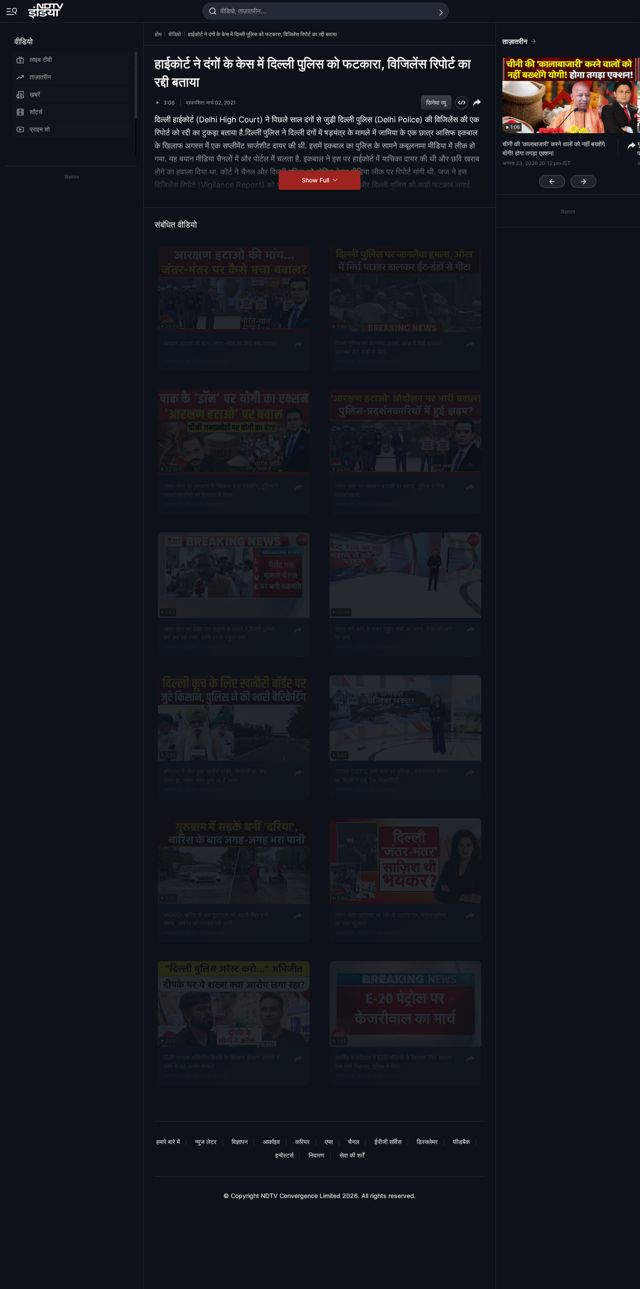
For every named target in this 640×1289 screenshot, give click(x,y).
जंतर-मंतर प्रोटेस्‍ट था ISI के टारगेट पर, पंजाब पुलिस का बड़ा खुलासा (390, 918)
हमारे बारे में (168, 1141)
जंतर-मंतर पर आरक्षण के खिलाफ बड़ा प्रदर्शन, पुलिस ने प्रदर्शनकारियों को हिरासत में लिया (221, 490)
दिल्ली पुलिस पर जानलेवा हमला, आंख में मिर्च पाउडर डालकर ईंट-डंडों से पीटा (388, 347)
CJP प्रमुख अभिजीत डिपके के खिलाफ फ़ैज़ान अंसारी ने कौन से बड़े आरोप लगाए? (222, 1061)
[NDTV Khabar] (46, 9)
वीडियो (23, 41)
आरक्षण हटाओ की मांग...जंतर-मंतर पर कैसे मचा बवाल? (220, 342)
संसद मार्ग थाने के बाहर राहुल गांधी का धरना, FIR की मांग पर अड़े (393, 632)
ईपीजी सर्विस (387, 1141)
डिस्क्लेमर (427, 1141)
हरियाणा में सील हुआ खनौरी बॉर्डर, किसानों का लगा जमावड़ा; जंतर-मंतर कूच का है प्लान (215, 775)
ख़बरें (35, 94)
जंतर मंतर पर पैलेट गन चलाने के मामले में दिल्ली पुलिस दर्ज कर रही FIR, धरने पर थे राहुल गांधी (219, 632)
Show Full (316, 180)
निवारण (316, 1155)
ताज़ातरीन (40, 77)
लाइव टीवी (41, 59)
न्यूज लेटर (205, 1141)
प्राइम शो (40, 129)
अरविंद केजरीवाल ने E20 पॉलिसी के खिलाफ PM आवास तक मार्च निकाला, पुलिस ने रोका (393, 1061)
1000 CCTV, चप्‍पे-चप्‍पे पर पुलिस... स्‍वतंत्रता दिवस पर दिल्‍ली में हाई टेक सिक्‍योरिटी (391, 775)
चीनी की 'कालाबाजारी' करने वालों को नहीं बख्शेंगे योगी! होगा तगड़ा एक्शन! (553, 148)
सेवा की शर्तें (352, 1155)
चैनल (353, 1141)
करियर (302, 1141)
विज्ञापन (240, 1141)
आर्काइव (271, 1141)
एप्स (329, 1141)
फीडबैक (461, 1141)
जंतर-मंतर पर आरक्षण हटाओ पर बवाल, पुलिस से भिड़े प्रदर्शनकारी (390, 490)
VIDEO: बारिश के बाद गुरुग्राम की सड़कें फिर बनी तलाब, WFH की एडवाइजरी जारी (216, 918)
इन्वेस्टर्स (284, 1155)
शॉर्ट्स (36, 111)
